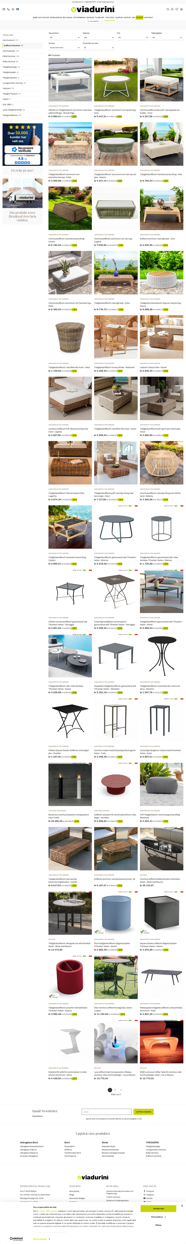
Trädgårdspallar (11, 72)
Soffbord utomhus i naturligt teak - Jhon (157, 239)
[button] (65, 37)
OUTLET (139, 17)
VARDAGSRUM (56, 17)
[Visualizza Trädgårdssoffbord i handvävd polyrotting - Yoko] (176, 128)
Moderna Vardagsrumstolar (113, 1153)
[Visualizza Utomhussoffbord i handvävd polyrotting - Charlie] (85, 192)
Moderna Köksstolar (110, 1150)
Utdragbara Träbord (28, 1150)
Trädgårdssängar (11, 67)
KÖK (133, 17)
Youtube (149, 1198)
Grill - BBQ (8, 105)
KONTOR (127, 17)
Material (86, 33)
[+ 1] (120, 1090)
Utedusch (8, 88)
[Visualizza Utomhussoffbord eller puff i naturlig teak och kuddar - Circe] (176, 64)
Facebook (150, 1191)
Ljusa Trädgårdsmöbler (14, 110)
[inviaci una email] (4, 9)
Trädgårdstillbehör (12, 115)
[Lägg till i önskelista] (85, 70)
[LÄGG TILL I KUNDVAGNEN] (131, 64)
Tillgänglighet (156, 33)
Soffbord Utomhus (13, 45)
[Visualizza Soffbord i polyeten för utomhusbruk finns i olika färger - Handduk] (131, 769)
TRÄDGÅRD (109, 17)
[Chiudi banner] (182, 1206)
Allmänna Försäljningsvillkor (117, 1201)
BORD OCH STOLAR (41, 17)
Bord (67, 1142)
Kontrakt (148, 17)
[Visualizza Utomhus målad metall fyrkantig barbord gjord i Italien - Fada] (131, 704)
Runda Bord (69, 1146)
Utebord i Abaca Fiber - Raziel (153, 367)
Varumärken (54, 33)
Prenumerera (144, 1112)
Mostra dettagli (40, 1239)
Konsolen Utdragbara (29, 1156)
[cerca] (167, 9)
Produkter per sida (90, 43)
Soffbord (68, 1150)
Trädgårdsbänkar (11, 78)
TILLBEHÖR (99, 17)
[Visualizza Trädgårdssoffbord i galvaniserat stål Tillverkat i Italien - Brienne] (131, 511)
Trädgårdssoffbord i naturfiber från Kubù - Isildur (115, 429)
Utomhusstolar (11, 51)
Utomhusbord (10, 40)
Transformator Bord (72, 1153)
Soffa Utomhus (10, 62)
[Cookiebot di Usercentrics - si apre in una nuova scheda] (16, 1239)
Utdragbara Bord (29, 1142)
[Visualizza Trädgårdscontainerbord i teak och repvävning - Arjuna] (176, 257)
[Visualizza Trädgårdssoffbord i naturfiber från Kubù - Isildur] (131, 383)
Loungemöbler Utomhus (14, 83)
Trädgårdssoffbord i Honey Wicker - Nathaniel (114, 367)
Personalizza (157, 1217)
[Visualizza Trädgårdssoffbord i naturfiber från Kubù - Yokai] (85, 321)
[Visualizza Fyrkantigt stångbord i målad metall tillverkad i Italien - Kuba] (176, 704)
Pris (118, 33)
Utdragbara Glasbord (29, 1153)
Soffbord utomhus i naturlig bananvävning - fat (114, 879)
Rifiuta (158, 1225)
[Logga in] (172, 9)
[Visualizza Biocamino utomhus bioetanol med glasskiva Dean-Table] (85, 769)
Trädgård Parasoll (11, 94)
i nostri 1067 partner (47, 1211)
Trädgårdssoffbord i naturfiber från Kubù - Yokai (69, 367)
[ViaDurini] (93, 9)
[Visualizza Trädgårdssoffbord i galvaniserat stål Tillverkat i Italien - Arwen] (176, 576)
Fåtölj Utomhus (11, 56)
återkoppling (74, 1191)
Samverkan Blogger (77, 1198)
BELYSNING (67, 17)
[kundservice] (8, 9)
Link (139, 1119)
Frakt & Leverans (113, 1197)
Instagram (150, 1195)
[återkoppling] (13, 9)
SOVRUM (119, 17)
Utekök (7, 99)
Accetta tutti (158, 1208)
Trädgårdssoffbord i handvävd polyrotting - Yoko (161, 174)
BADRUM (90, 17)
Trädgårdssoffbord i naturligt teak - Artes (112, 303)
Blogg (71, 1195)
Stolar (105, 1142)
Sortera (52, 43)
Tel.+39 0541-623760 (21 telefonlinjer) (35, 1195)
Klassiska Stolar (108, 1146)
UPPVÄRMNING (79, 17)
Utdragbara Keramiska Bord (31, 1146)
